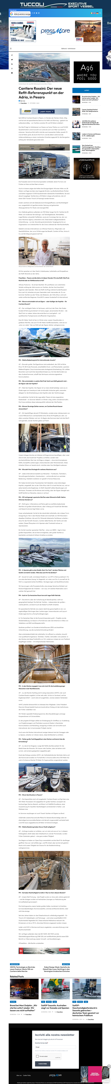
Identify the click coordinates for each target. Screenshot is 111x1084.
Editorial (64, 48)
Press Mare (24, 103)
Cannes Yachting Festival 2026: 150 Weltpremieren (90, 110)
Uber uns (19, 1075)
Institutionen (71, 48)
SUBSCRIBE (43, 1064)
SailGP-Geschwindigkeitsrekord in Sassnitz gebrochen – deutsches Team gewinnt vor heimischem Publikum (85, 1010)
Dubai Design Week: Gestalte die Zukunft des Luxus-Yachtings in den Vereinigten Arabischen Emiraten (56, 969)
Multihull (49, 1001)
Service (22, 101)
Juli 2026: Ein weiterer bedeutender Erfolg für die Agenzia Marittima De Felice (91, 122)
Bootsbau (13, 1001)
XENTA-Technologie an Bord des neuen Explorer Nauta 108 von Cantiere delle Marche (22, 969)
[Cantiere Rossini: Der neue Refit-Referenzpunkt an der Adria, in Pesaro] (12, 64)
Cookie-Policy (27, 1075)
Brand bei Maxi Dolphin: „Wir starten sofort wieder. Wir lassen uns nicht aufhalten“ (91, 98)
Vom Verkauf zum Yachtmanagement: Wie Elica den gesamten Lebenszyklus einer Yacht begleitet (91, 148)
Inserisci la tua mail (41, 1043)
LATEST (86, 90)
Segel (54, 1001)
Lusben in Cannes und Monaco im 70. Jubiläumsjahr (91, 135)
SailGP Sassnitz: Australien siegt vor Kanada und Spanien (55, 1006)
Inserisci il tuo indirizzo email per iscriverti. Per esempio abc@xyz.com (51, 1050)
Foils (43, 1001)
